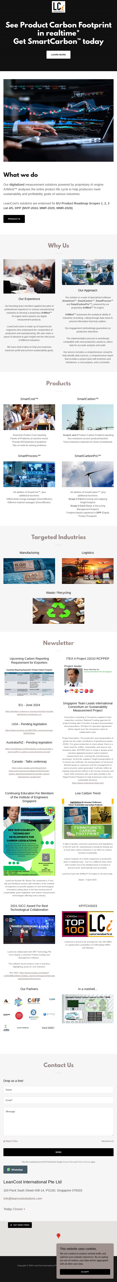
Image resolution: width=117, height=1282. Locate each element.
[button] (4, 1141)
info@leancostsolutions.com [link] (22, 1198)
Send (58, 1152)
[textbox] (58, 1089)
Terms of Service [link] (83, 1162)
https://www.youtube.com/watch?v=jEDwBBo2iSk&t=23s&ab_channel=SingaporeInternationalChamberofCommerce (29, 976)
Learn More (58, 55)
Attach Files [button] (12, 1141)
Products (14, 219)
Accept (85, 1272)
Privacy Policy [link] (68, 1162)
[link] (58, 2)
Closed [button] (17, 1209)
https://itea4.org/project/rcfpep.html (88, 783)
